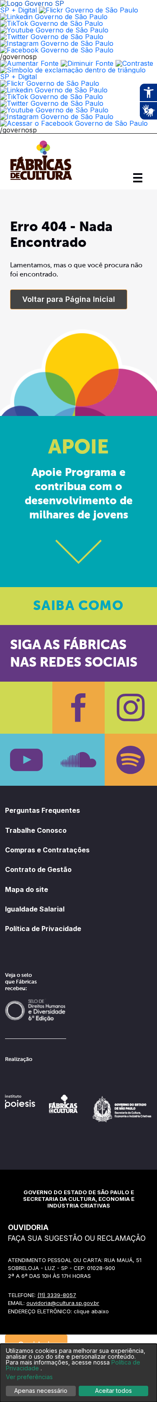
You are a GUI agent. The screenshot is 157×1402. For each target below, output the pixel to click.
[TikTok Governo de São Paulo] (51, 96)
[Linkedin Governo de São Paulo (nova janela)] (54, 16)
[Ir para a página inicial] (41, 180)
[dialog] (78, 1373)
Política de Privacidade (43, 928)
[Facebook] (78, 708)
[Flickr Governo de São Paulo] (49, 83)
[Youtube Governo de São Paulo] (54, 110)
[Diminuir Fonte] (87, 63)
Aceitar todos (113, 1390)
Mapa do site (26, 889)
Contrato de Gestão (38, 869)
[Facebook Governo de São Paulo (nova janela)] (56, 50)
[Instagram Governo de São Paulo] (56, 43)
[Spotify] (131, 760)
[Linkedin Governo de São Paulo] (54, 90)
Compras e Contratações (47, 850)
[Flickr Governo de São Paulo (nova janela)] (88, 10)
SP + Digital (18, 10)
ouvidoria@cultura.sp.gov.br (62, 1303)
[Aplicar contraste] (134, 63)
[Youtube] (26, 760)
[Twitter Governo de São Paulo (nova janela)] (51, 36)
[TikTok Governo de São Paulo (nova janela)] (51, 23)
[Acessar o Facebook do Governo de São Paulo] (74, 123)
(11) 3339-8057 (56, 1295)
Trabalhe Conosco (36, 830)
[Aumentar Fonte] (29, 63)
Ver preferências (29, 1377)
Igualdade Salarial (34, 909)
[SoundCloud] (78, 760)
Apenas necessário (40, 1390)
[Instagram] (131, 708)
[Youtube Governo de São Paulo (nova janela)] (54, 30)
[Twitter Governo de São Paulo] (51, 103)
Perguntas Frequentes (42, 810)
